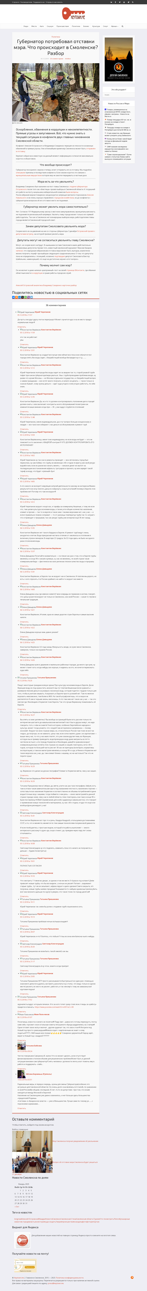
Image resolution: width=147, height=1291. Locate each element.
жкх (36, 1222)
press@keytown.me (56, 1283)
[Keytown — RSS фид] (133, 2)
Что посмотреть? (107, 1219)
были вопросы (72, 192)
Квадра (42, 1219)
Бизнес (86, 26)
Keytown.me (19, 1278)
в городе (25, 1222)
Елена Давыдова (44, 525)
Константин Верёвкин (51, 329)
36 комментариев (56, 59)
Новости (49, 1219)
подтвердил (59, 256)
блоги (117, 1219)
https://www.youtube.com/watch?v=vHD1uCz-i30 (54, 1007)
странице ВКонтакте (75, 270)
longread (18, 1219)
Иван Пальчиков (41, 1014)
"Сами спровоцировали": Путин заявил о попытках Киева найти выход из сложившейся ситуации (118, 156)
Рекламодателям (26, 2)
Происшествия (62, 26)
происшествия (68, 1222)
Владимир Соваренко (52, 285)
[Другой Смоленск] (119, 59)
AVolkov (68, 59)
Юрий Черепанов (42, 312)
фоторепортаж (93, 1222)
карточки (66, 285)
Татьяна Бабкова (34, 1045)
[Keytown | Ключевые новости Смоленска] (73, 13)
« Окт (17, 1206)
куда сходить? (51, 1222)
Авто (42, 26)
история (41, 1222)
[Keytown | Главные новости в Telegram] (128, 2)
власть (32, 1222)
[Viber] (28, 297)
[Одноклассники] (16, 297)
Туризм (96, 1219)
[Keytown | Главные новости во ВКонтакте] (111, 2)
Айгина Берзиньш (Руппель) (39, 1074)
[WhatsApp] (25, 297)
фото (84, 1222)
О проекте (15, 2)
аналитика (38, 285)
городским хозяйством (64, 198)
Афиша (114, 26)
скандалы (78, 1222)
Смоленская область (84, 1219)
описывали (20, 172)
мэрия (59, 1222)
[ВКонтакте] (13, 297)
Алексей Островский (24, 285)
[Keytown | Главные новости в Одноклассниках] (115, 2)
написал (19, 251)
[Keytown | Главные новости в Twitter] (120, 2)
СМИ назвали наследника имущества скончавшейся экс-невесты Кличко (117, 149)
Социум (50, 26)
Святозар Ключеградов (53, 813)
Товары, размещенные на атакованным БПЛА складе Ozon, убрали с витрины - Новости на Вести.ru (118, 112)
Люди (25, 26)
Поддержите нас (39, 2)
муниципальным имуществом (29, 175)
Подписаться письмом (25, 1271)
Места (34, 26)
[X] (22, 297)
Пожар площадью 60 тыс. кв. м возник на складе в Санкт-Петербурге (118, 122)
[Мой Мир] (19, 297)
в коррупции (37, 273)
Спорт (105, 26)
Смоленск (57, 1219)
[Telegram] (31, 297)
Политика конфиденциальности (69, 1278)
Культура (96, 26)
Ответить (22, 327)
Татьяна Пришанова (46, 677)
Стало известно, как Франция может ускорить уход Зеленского (118, 134)
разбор (74, 285)
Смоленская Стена (68, 1219)
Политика (76, 26)
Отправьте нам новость (54, 2)
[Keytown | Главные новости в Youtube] (124, 2)
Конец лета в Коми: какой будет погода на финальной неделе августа (118, 141)
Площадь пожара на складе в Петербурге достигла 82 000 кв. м (118, 128)
